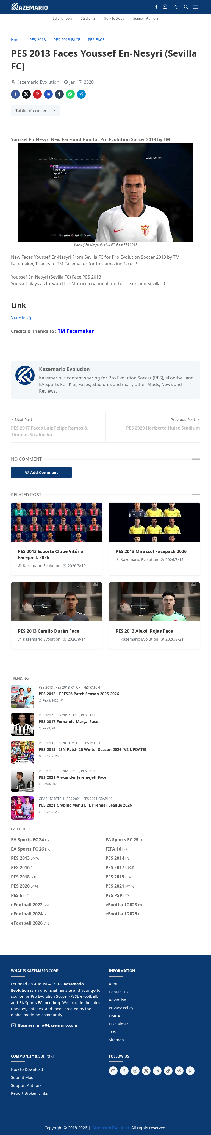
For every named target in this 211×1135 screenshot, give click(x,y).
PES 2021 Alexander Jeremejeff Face (72, 777)
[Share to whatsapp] (70, 94)
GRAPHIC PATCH (52, 798)
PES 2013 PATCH (68, 687)
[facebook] (156, 7)
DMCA (114, 1015)
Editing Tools (62, 18)
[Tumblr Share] (59, 94)
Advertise (117, 999)
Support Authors (145, 18)
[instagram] (165, 7)
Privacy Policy (121, 1007)
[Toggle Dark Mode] (176, 6)
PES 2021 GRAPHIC (98, 798)
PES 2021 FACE (67, 771)
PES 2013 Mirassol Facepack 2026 (151, 551)
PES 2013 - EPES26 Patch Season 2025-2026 (79, 693)
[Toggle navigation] (195, 6)
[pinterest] (190, 1070)
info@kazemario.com (57, 1025)
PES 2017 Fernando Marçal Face (68, 721)
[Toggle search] (186, 7)
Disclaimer (118, 1023)
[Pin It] (37, 94)
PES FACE (88, 715)
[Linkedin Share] (48, 94)
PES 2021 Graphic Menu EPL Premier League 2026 (85, 805)
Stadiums (88, 18)
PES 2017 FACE (67, 715)
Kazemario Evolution (110, 1127)
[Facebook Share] (15, 94)
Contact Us (119, 991)
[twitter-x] (146, 1070)
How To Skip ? (114, 18)
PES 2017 (46, 715)
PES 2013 (46, 687)
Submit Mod (22, 1077)
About (114, 983)
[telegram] (179, 1070)
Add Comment (44, 472)
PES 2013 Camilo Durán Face (48, 631)
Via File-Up (22, 317)
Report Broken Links (29, 1093)
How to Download (27, 1069)
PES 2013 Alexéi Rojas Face (144, 631)
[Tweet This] (26, 94)
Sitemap (116, 1039)
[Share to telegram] (81, 94)
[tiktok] (168, 1070)
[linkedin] (157, 1070)
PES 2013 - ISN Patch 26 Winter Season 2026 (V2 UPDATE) (92, 749)
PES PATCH (91, 687)
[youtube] (113, 1070)
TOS (112, 1031)
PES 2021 (46, 771)
